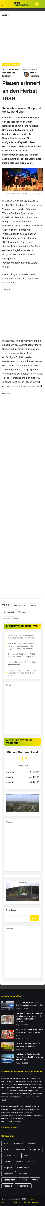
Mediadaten (33, 1202)
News (26, 1155)
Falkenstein (19, 1149)
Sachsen (23, 1174)
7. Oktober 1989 (20, 605)
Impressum (32, 1199)
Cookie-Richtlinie (20, 1202)
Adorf (6, 1143)
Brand (6, 1149)
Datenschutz (6, 1202)
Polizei (31, 1161)
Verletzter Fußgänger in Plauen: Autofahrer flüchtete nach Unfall (21, 636)
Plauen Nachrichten (11, 64)
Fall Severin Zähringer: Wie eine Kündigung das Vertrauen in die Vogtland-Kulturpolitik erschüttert (21, 646)
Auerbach (18, 1143)
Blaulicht (32, 1143)
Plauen (33, 605)
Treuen (23, 1180)
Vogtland (21, 612)
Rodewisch (9, 1174)
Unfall (35, 1180)
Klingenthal (35, 1149)
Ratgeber (8, 1168)
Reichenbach (23, 1168)
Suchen (11, 910)
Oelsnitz (7, 1161)
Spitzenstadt (9, 612)
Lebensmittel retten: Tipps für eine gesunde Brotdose (22, 663)
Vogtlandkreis (23, 1186)
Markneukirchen (11, 1155)
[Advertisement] (22, 38)
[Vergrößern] (36, 797)
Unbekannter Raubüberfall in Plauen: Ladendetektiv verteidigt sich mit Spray (23, 673)
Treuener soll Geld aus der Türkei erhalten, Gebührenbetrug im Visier (22, 655)
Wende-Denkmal (11, 619)
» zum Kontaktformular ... (10, 1128)
